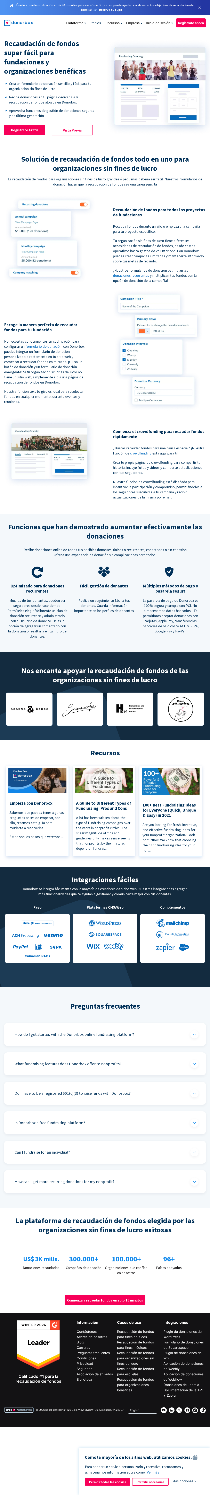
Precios (95, 23)
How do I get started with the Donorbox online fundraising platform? (74, 1034)
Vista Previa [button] (72, 130)
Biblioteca (84, 1379)
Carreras (83, 1347)
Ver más (153, 1472)
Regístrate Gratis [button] (24, 130)
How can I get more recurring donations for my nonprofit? (64, 1181)
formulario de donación (43, 346)
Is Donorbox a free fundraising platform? (50, 1122)
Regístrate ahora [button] (191, 23)
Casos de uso (129, 1322)
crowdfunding (141, 453)
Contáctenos (87, 1332)
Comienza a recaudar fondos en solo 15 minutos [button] (105, 1300)
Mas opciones (182, 1481)
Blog (80, 1342)
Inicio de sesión (158, 23)
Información (87, 1322)
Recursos (112, 23)
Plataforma (74, 23)
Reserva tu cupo (110, 10)
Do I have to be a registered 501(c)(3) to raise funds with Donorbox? (73, 1093)
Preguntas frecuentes (93, 1353)
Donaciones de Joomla (181, 1385)
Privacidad (85, 1363)
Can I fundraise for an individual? (42, 1152)
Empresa (133, 23)
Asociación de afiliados (95, 1374)
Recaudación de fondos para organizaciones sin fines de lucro (135, 1358)
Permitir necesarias (150, 1482)
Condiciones (86, 1358)
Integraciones (175, 1322)
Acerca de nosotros (92, 1337)
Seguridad (84, 1369)
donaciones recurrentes (131, 275)
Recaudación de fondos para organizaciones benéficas (135, 1384)
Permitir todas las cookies (107, 1482)
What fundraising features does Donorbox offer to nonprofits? (68, 1063)
